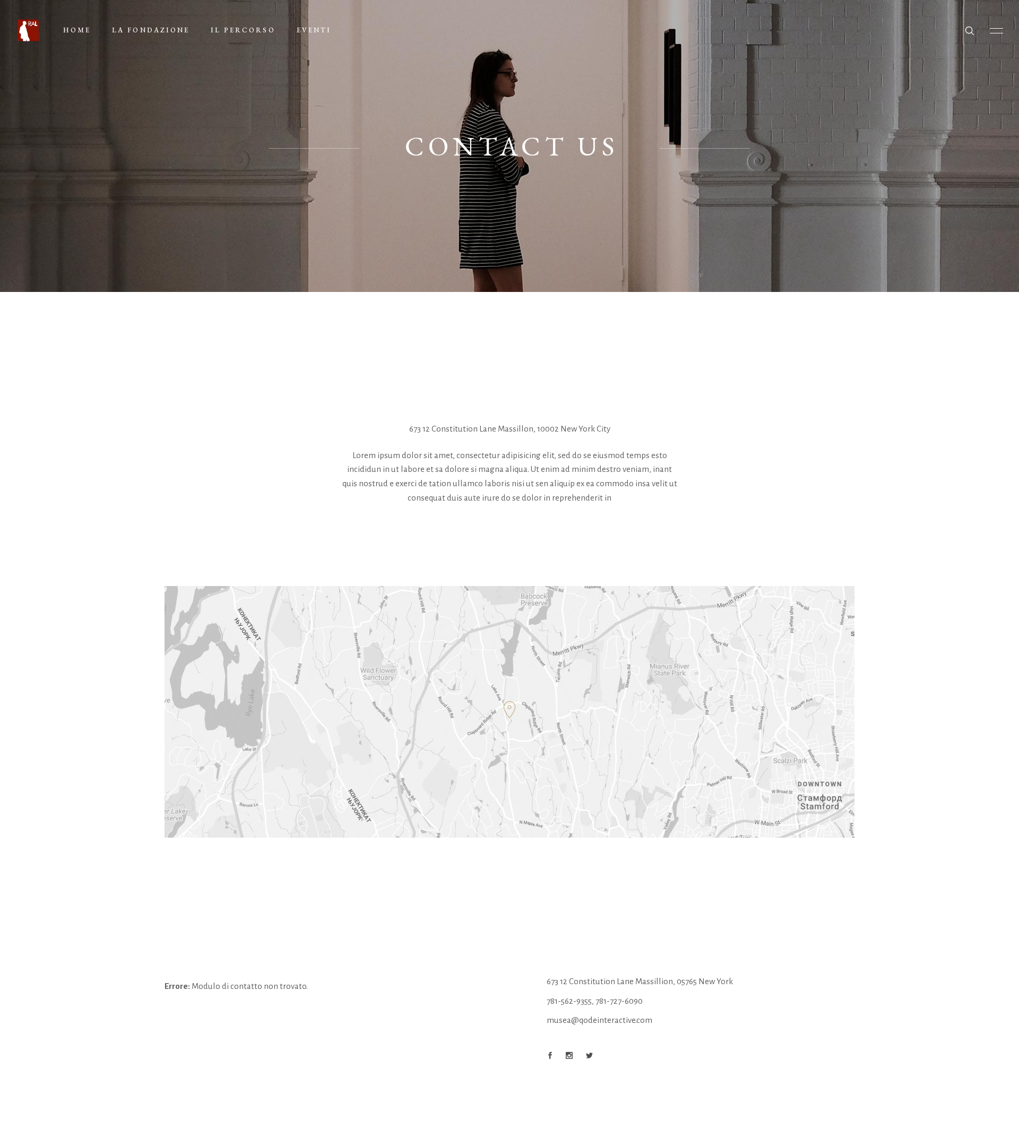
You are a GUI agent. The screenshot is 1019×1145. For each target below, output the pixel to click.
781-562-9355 (569, 1000)
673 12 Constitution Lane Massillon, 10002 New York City (509, 428)
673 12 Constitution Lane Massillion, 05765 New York (640, 981)
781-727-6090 (619, 1000)
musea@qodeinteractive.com (599, 1020)
